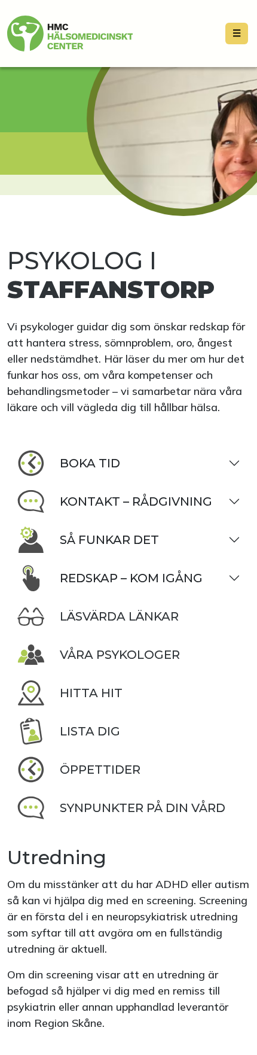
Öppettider (100, 769)
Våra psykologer (120, 654)
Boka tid (90, 463)
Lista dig (90, 731)
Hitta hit (91, 693)
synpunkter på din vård (142, 808)
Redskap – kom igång (131, 578)
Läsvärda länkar (119, 616)
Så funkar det (109, 540)
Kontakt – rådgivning (136, 501)
